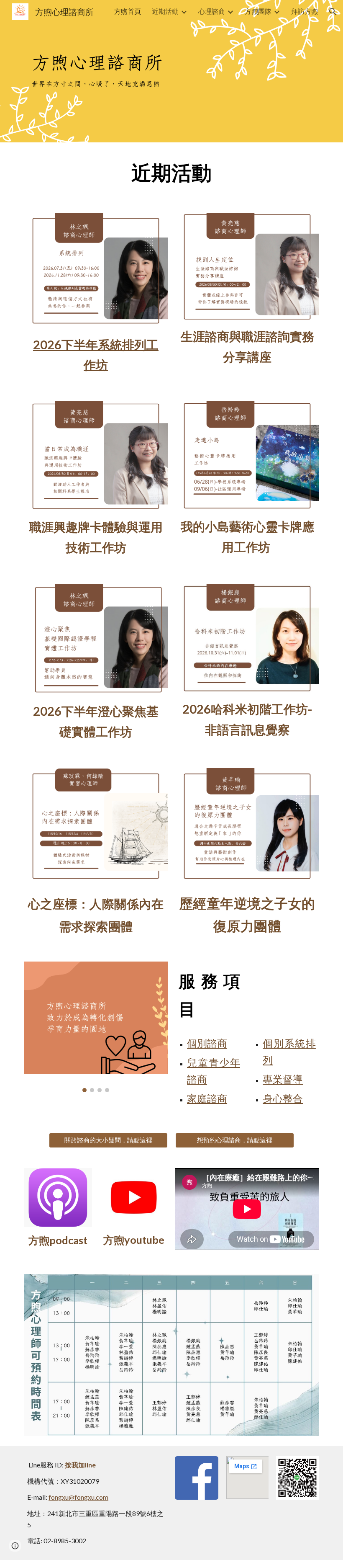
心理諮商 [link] (211, 11)
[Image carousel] (96, 1027)
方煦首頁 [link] (127, 11)
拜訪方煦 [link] (304, 11)
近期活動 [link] (165, 11)
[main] (171, 172)
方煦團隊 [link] (258, 11)
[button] (333, 12)
